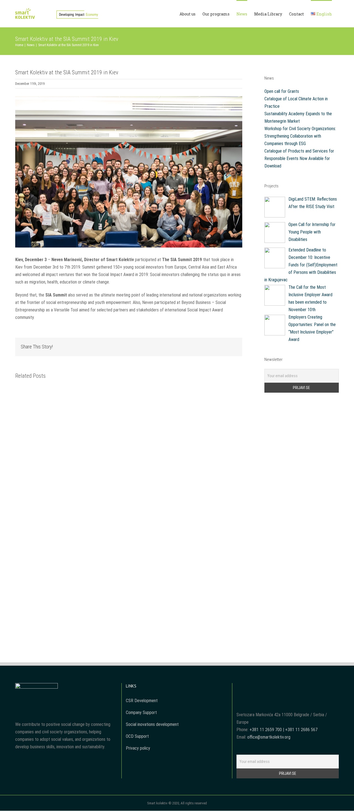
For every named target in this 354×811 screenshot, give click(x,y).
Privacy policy (138, 748)
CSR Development (142, 700)
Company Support (141, 712)
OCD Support (137, 736)
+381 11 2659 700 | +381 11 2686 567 (283, 729)
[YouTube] (283, 687)
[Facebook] (276, 687)
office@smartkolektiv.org (268, 737)
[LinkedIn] (298, 687)
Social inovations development (152, 724)
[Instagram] (291, 687)
